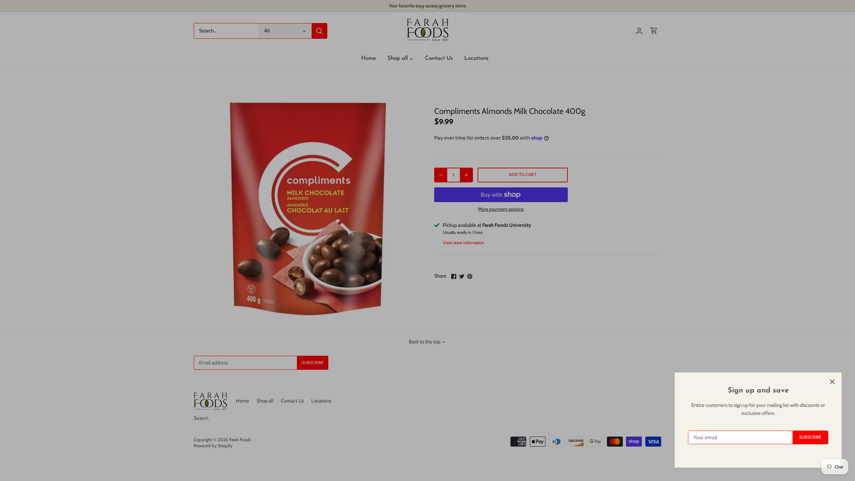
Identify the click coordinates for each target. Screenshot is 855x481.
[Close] (832, 381)
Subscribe (810, 437)
